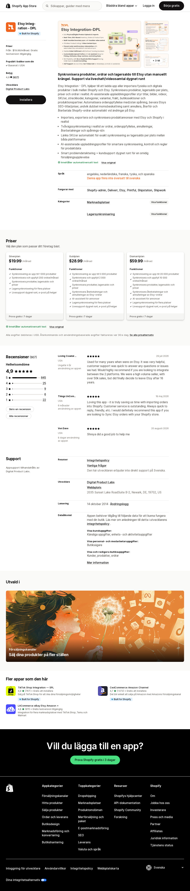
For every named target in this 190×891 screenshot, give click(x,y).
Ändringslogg (119, 504)
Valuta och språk (89, 849)
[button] (49, 693)
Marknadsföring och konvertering (55, 833)
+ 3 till (156, 60)
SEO (81, 835)
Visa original (108, 162)
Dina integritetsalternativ (23, 880)
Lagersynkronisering (101, 214)
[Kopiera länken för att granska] (79, 356)
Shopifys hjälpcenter (128, 796)
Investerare (158, 810)
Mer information (98, 562)
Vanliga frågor (97, 465)
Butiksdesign (51, 824)
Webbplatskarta (108, 868)
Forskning (120, 817)
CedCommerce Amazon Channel (129, 687)
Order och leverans (55, 817)
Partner (155, 824)
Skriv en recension (20, 409)
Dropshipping (87, 796)
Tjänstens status (161, 845)
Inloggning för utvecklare (23, 868)
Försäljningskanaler (55, 796)
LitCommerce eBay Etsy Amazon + (38, 705)
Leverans (84, 842)
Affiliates (156, 831)
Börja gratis (171, 5)
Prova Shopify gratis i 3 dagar (95, 760)
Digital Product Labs (18, 88)
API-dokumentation (127, 803)
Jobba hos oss (160, 803)
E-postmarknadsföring (93, 828)
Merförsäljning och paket (91, 819)
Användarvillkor (55, 868)
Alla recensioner (18, 416)
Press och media (161, 817)
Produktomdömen (90, 810)
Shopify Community (127, 810)
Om (152, 796)
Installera (26, 99)
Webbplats (94, 487)
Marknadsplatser (98, 202)
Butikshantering (52, 842)
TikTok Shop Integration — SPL (36, 687)
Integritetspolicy (98, 460)
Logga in (149, 5)
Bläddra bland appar (120, 5)
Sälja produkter (52, 810)
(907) (16, 77)
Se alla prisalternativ (142, 334)
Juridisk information (164, 838)
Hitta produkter (52, 803)
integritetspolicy (98, 524)
